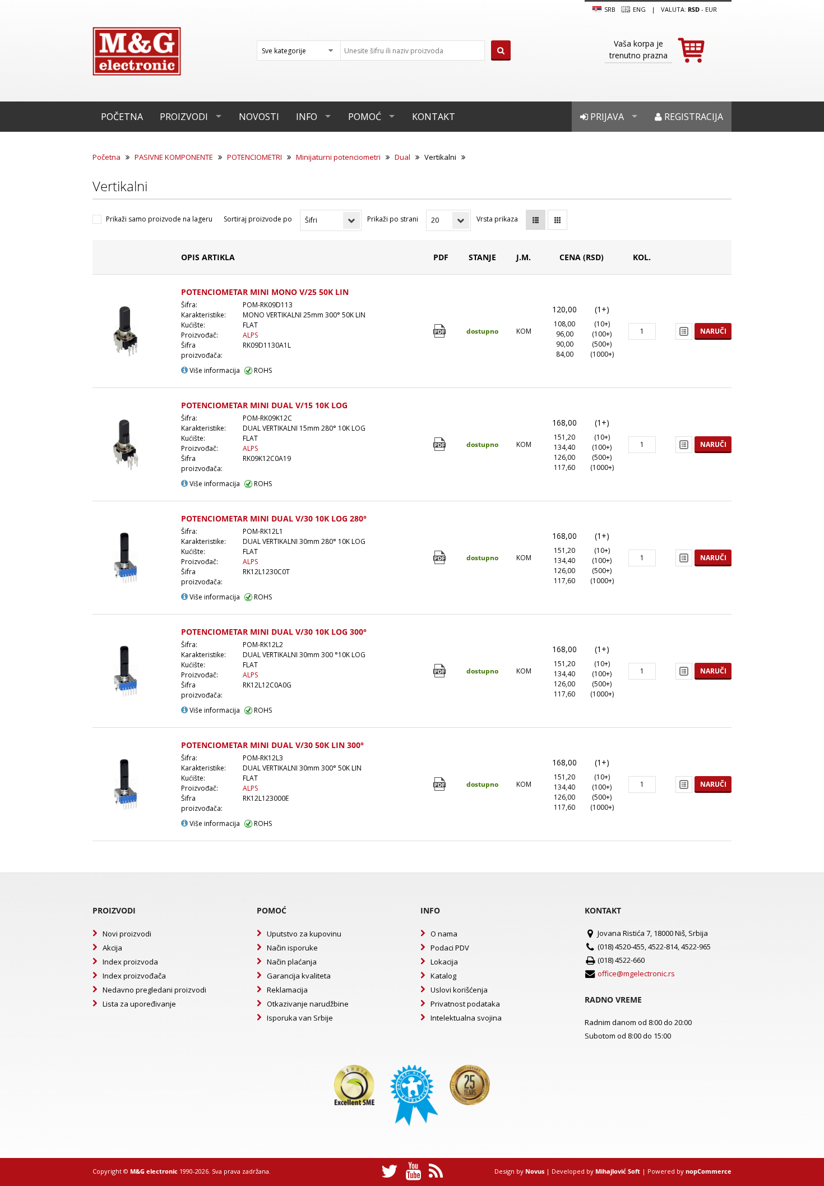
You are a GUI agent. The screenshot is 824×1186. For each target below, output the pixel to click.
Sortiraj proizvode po (258, 219)
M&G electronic (154, 1171)
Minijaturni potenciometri (338, 157)
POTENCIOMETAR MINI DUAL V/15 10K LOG (264, 405)
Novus (534, 1171)
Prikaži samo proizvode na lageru (159, 219)
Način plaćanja (292, 962)
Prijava (606, 116)
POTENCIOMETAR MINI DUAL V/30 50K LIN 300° (272, 745)
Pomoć (364, 116)
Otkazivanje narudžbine (308, 1004)
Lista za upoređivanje (139, 1004)
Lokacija (444, 962)
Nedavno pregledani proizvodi (154, 990)
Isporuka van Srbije (300, 1018)
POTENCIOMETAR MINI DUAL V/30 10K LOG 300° (274, 631)
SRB (609, 9)
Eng (638, 9)
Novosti (259, 116)
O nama (443, 934)
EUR (711, 9)
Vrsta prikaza (497, 219)
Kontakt (433, 116)
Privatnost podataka (465, 1004)
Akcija (112, 948)
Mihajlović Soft (617, 1171)
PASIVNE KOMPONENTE (174, 157)
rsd (694, 9)
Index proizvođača (134, 976)
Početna (122, 116)
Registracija (692, 116)
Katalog (443, 976)
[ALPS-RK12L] (441, 558)
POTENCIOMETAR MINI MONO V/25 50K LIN (265, 292)
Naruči (713, 331)
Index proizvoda (130, 962)
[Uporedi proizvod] (683, 331)
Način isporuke (292, 948)
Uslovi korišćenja (459, 990)
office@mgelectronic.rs (636, 973)
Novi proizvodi (127, 934)
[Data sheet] (441, 331)
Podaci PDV (449, 948)
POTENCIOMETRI (254, 157)
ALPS (250, 335)
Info (306, 116)
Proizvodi (184, 116)
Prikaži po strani (392, 219)
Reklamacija (287, 990)
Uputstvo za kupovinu (304, 934)
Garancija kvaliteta (299, 976)
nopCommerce (709, 1171)
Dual (402, 157)
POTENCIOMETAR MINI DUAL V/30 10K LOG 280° (274, 518)
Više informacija (214, 370)
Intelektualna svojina (466, 1018)
